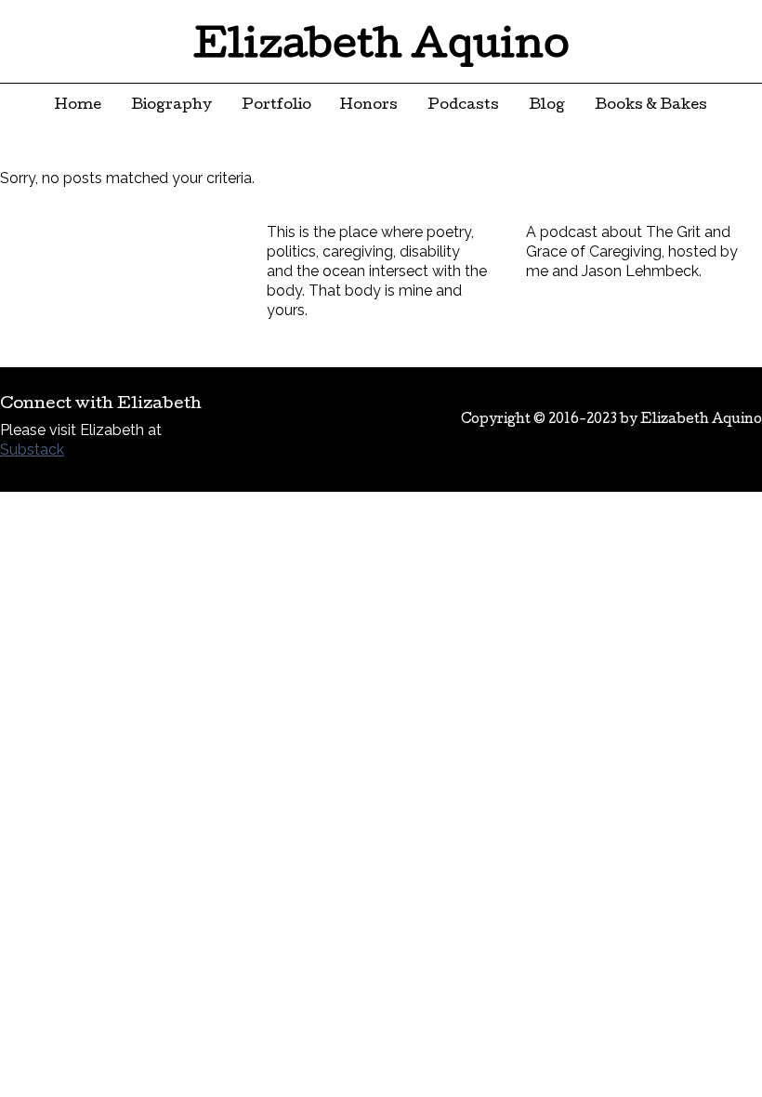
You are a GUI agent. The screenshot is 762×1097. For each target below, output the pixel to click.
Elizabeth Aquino (381, 48)
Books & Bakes (651, 106)
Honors (369, 106)
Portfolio (276, 106)
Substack (32, 449)
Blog (547, 106)
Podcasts (463, 106)
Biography (171, 106)
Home (78, 106)
